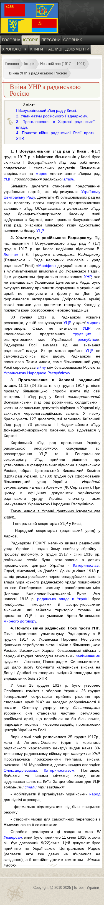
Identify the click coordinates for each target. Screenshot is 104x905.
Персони (50, 40)
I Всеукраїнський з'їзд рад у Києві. (46, 110)
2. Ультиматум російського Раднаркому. (52, 116)
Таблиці (54, 49)
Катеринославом (59, 770)
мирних (93, 322)
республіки (87, 339)
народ (94, 794)
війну (41, 367)
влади (69, 179)
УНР (87, 276)
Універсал (13, 837)
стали (31, 787)
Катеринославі (86, 565)
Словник (72, 40)
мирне (41, 173)
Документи (77, 49)
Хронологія (14, 49)
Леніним (11, 254)
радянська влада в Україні (63, 599)
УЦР (7, 179)
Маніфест (47, 265)
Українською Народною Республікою (37, 373)
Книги (36, 49)
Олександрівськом (20, 770)
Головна (11, 40)
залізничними (88, 656)
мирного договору (20, 621)
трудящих (82, 334)
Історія (31, 40)
